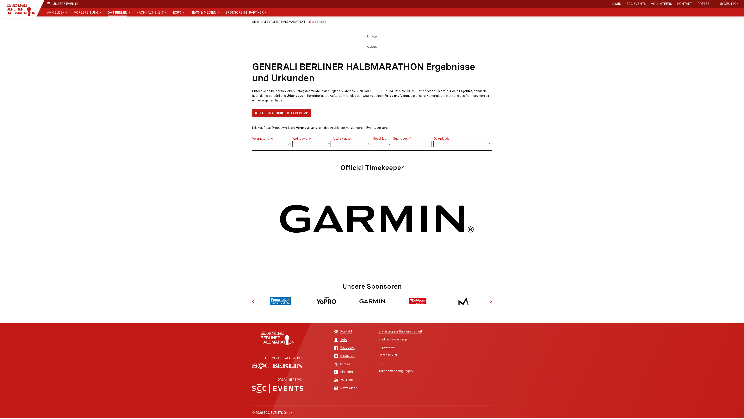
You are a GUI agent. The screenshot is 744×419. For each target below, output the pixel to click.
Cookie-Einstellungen (393, 339)
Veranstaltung (262, 138)
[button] (253, 301)
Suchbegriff (402, 138)
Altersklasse (342, 138)
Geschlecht (381, 138)
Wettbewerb (301, 138)
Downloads (441, 138)
